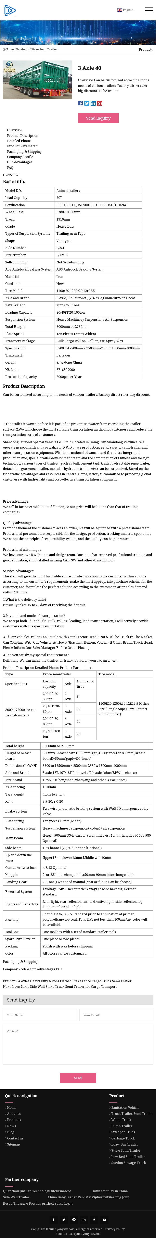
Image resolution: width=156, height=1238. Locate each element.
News (11, 1126)
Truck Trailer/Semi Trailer (132, 1113)
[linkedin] (84, 1220)
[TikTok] (94, 1220)
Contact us (15, 1138)
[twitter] (64, 1220)
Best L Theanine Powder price (26, 1203)
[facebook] (54, 1220)
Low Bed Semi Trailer (128, 1156)
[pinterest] (74, 1220)
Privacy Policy (115, 1229)
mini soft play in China (110, 1191)
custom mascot (59, 1191)
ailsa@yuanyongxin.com (83, 1234)
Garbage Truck (123, 1138)
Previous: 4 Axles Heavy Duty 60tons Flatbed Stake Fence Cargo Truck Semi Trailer (67, 981)
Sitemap (13, 1144)
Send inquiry (98, 118)
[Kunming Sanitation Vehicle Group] (10, 10)
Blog (10, 1132)
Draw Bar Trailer (124, 1144)
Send (78, 1078)
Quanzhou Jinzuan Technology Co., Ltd (33, 1191)
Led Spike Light (60, 1203)
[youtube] (104, 1220)
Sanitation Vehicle (125, 1107)
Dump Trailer (121, 1126)
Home (10, 49)
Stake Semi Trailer (44, 49)
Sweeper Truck (123, 1132)
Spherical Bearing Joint (111, 1197)
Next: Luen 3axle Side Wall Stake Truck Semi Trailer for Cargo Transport (60, 986)
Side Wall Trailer (16, 1197)
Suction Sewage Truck (128, 1163)
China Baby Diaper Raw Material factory (79, 1197)
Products (22, 49)
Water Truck (121, 1119)
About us (14, 1113)
